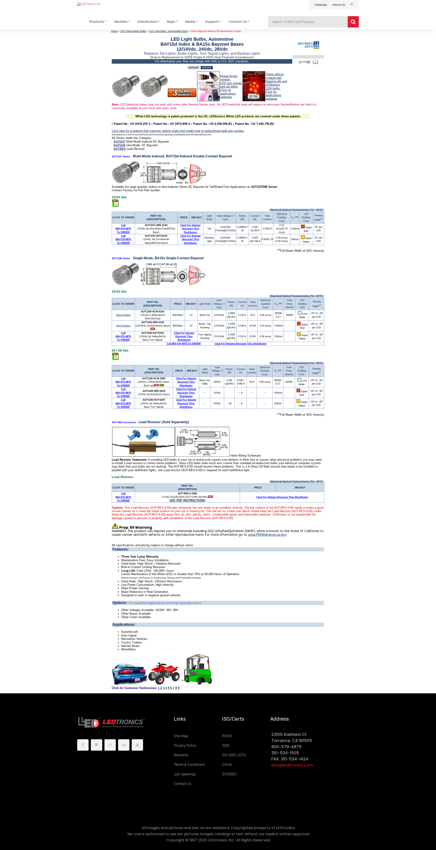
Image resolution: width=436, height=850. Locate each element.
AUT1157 (119, 141)
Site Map (181, 736)
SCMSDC (229, 774)
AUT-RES (120, 149)
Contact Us (182, 784)
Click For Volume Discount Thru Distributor (190, 229)
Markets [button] (120, 21)
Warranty (181, 755)
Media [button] (190, 21)
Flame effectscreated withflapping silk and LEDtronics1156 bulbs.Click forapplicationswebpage (276, 87)
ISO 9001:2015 (234, 755)
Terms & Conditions (189, 764)
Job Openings (185, 774)
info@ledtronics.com (292, 765)
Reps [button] (171, 21)
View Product (123, 315)
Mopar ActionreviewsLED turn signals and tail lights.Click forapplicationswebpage (231, 86)
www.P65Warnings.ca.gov (267, 535)
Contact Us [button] (238, 21)
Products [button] (96, 21)
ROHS (227, 736)
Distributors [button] (147, 21)
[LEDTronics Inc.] (111, 4)
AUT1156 (119, 145)
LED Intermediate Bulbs (133, 31)
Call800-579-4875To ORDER (123, 229)
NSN (225, 745)
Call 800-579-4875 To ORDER (184, 343)
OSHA (227, 764)
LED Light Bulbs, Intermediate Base (168, 31)
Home (114, 31)
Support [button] (212, 21)
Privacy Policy (185, 745)
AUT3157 (194, 67)
